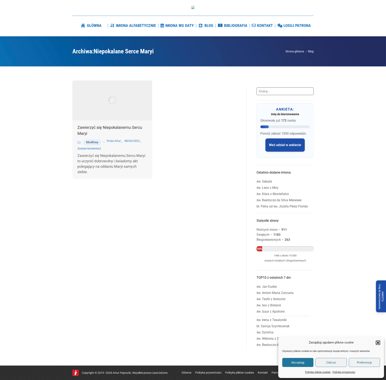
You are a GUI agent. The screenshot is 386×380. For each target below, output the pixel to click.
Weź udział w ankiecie (285, 145)
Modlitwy (92, 142)
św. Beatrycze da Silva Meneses (279, 200)
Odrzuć (331, 362)
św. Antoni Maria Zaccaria (275, 293)
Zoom (107, 100)
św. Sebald (264, 181)
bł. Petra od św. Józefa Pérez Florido (282, 206)
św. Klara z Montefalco (273, 194)
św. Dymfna (265, 332)
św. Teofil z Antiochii (271, 299)
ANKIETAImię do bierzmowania (381, 296)
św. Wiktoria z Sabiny (272, 338)
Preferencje (364, 362)
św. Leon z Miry (267, 188)
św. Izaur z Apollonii (271, 311)
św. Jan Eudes (267, 287)
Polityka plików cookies (318, 372)
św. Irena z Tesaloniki (272, 320)
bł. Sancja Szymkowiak (273, 326)
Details (117, 100)
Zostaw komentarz (89, 148)
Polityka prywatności (344, 372)
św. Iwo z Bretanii (269, 305)
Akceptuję (297, 362)
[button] (378, 343)
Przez (114, 140)
